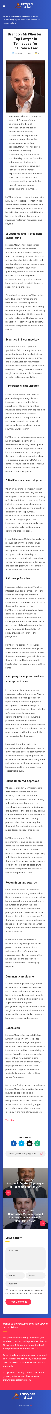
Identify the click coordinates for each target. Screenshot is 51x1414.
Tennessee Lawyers (19, 16)
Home (5, 16)
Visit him (9, 1120)
